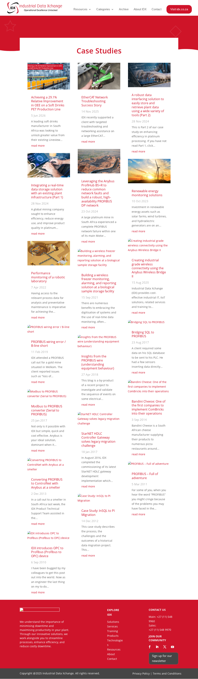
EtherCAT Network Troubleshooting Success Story (94, 101)
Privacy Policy (141, 673)
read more (38, 145)
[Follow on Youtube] (172, 647)
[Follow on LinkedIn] (157, 647)
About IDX (140, 9)
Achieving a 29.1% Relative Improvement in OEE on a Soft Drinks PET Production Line (47, 103)
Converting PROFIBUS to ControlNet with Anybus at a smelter (46, 483)
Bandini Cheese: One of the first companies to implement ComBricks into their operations (148, 407)
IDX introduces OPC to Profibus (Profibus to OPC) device (47, 552)
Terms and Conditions (167, 673)
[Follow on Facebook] (150, 647)
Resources (80, 9)
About (111, 654)
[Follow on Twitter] (165, 647)
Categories (103, 9)
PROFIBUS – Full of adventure (145, 476)
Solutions (113, 622)
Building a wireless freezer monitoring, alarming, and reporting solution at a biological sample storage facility (98, 283)
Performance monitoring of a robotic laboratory (48, 277)
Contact (156, 9)
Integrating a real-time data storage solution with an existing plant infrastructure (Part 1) (47, 191)
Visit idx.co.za (179, 9)
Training (112, 631)
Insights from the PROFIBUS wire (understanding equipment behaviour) (97, 362)
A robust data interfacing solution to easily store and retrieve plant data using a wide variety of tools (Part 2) (148, 105)
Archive (124, 9)
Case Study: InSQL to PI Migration (98, 513)
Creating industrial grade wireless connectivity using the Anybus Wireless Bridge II (149, 268)
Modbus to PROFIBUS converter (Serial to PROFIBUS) (46, 410)
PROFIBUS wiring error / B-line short (48, 344)
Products (113, 636)
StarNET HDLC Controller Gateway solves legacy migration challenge (98, 439)
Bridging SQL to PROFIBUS (143, 334)
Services (112, 626)
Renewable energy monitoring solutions (147, 193)
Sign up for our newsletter (162, 658)
